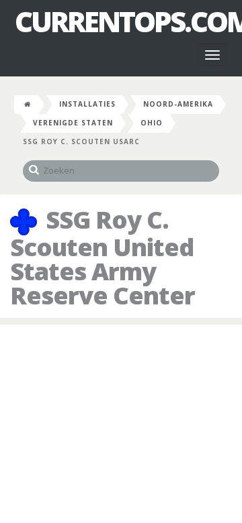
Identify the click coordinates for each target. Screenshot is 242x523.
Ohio (151, 122)
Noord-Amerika (178, 104)
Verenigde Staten (73, 122)
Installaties (87, 104)
